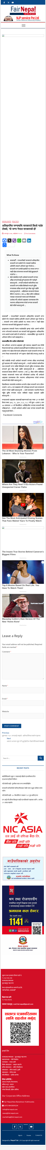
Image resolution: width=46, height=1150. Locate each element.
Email (5, 699)
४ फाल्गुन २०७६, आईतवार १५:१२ (12, 233)
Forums (29, 1135)
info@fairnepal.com (10, 1109)
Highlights (6, 221)
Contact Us (38, 1135)
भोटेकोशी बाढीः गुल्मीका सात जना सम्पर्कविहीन (16, 783)
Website (5, 711)
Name (5, 686)
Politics (15, 221)
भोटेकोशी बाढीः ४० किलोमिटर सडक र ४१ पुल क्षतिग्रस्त (20, 795)
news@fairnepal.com (10, 1113)
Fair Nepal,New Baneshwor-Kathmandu (18, 1102)
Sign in (20, 1135)
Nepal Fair (15, 1140)
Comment (6, 652)
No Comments (30, 233)
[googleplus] (26, 1124)
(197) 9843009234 (11, 1105)
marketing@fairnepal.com (12, 1117)
